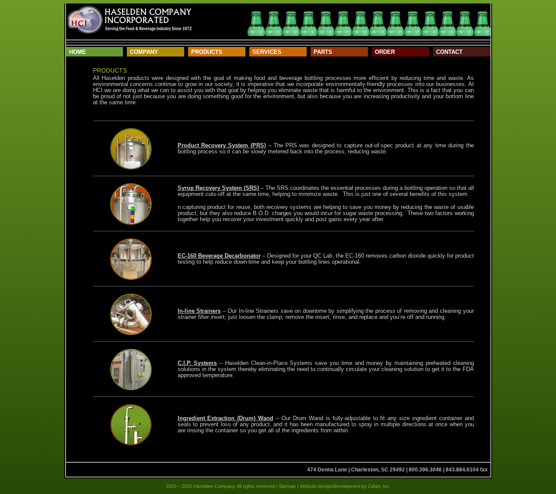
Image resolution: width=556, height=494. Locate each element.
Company (144, 52)
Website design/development (329, 486)
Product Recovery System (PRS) (222, 145)
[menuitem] (94, 51)
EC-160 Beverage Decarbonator (219, 255)
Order (385, 52)
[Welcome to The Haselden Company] (129, 19)
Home (77, 52)
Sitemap (287, 486)
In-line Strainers (199, 311)
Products (206, 52)
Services (266, 52)
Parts (323, 52)
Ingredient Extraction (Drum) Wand (225, 418)
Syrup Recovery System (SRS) (218, 188)
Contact (449, 52)
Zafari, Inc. (379, 486)
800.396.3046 (425, 470)
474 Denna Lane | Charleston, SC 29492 (356, 470)
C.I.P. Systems (197, 363)
